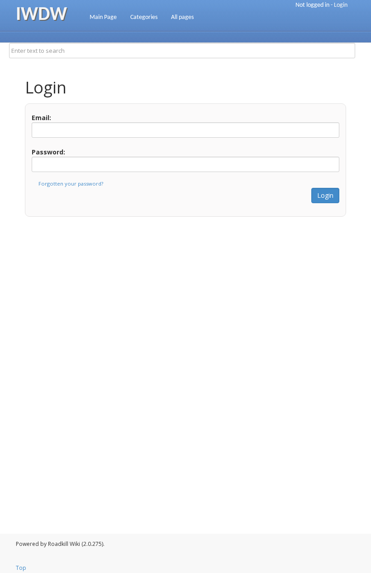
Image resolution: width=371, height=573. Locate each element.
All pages (182, 17)
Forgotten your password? (70, 183)
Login (340, 5)
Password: (48, 152)
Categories (143, 17)
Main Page (103, 17)
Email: (41, 117)
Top (21, 568)
